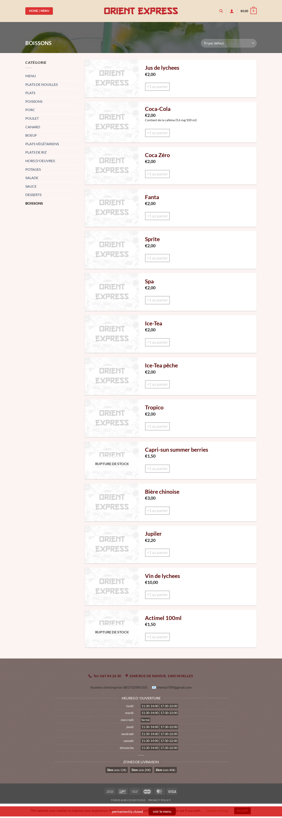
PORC (30, 110)
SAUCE (31, 186)
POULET (32, 118)
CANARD (32, 127)
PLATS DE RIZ (36, 152)
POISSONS (33, 101)
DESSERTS (33, 195)
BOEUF (31, 135)
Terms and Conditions (128, 800)
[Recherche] (221, 11)
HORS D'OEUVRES (40, 161)
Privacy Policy (159, 800)
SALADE (31, 178)
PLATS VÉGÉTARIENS (42, 144)
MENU (30, 76)
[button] (232, 11)
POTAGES (33, 169)
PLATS (30, 93)
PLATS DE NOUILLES (41, 84)
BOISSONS (34, 203)
